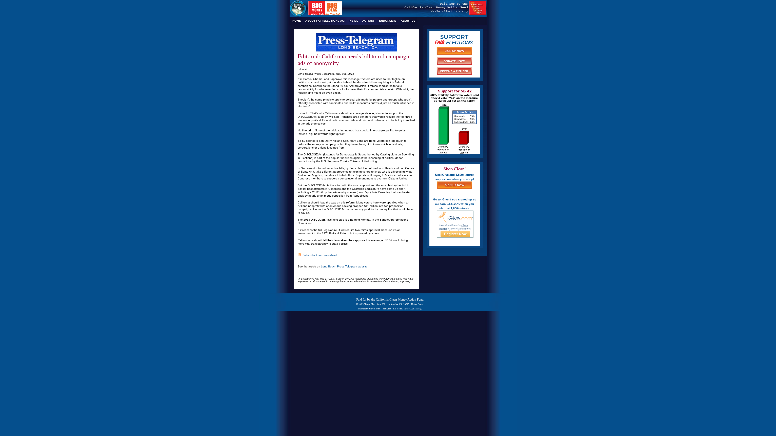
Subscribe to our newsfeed (319, 255)
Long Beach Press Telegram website (344, 266)
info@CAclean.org (413, 308)
